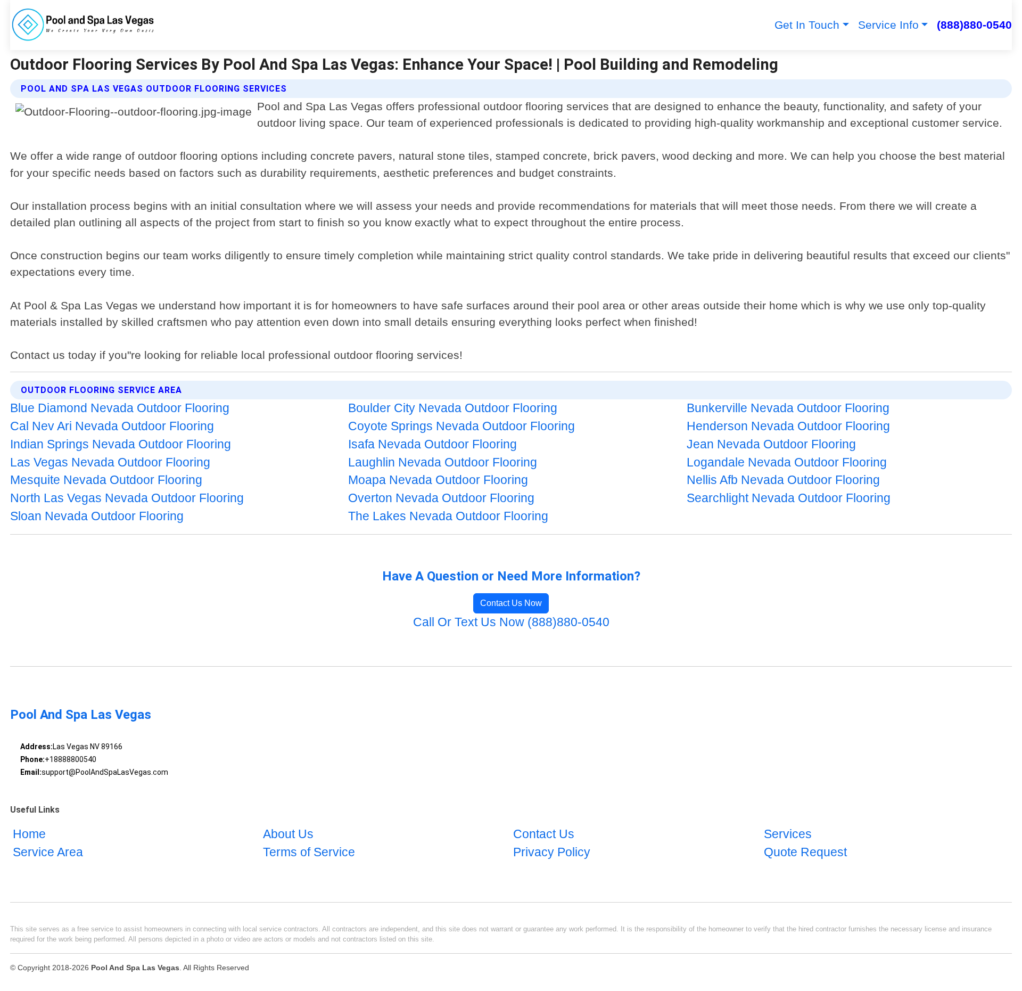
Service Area (48, 852)
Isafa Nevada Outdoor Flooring (432, 444)
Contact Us (543, 834)
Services (788, 834)
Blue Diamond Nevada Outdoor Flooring (119, 408)
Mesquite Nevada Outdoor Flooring (106, 480)
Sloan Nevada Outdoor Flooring (97, 516)
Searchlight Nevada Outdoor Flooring (789, 498)
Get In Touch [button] (806, 25)
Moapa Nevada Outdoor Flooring (438, 480)
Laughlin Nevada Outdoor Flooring (442, 462)
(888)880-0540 (974, 25)
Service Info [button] (888, 25)
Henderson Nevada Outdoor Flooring (788, 426)
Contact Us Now (511, 603)
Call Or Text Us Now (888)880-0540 (511, 622)
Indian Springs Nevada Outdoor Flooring (120, 444)
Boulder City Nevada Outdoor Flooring (452, 408)
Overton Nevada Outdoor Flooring (441, 498)
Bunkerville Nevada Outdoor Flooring (788, 408)
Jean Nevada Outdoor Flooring (771, 444)
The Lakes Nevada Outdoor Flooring (448, 516)
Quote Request (805, 852)
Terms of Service (309, 852)
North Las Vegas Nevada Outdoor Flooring (127, 498)
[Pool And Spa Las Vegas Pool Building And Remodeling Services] (83, 25)
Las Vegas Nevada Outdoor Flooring (110, 462)
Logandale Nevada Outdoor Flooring (787, 462)
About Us (288, 834)
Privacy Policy (551, 852)
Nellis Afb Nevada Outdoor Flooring (783, 480)
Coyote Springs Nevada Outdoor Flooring (461, 426)
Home (29, 834)
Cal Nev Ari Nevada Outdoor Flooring (112, 426)
